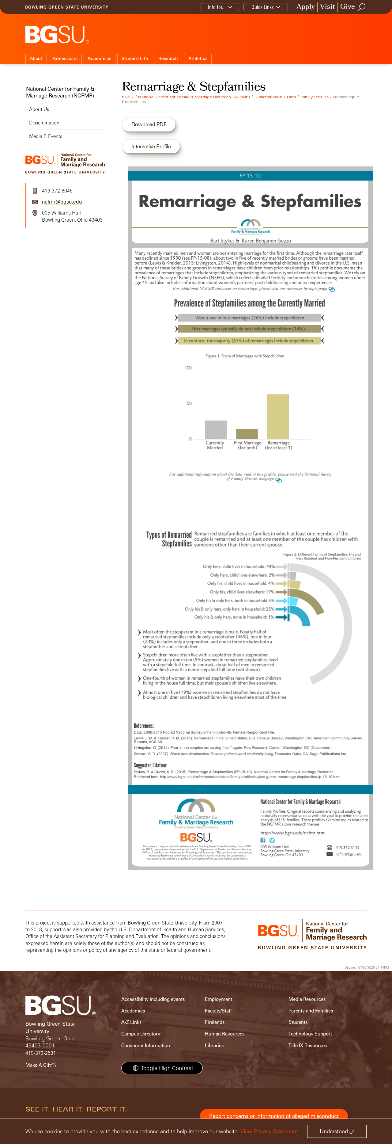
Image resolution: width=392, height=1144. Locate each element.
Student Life (135, 58)
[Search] (362, 7)
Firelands (215, 1022)
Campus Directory (140, 1034)
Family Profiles (314, 97)
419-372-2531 (40, 1053)
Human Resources (225, 1034)
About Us (39, 109)
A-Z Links (131, 1022)
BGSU (128, 97)
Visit (327, 7)
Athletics (197, 58)
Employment (218, 999)
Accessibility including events (153, 999)
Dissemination (268, 97)
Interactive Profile (151, 146)
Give (347, 7)
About (36, 58)
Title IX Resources (307, 1045)
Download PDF (149, 124)
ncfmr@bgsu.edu (62, 202)
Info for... (217, 7)
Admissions (65, 58)
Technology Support (310, 1034)
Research (168, 58)
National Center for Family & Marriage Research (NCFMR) (194, 97)
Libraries (214, 1045)
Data (291, 97)
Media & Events (45, 136)
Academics (99, 58)
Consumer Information (145, 1045)
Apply (305, 7)
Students (298, 1022)
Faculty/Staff (218, 1011)
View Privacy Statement (269, 1131)
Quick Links (262, 7)
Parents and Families (310, 1011)
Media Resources (307, 999)
